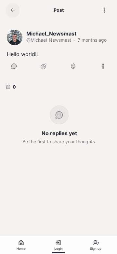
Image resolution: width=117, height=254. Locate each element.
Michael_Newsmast (51, 33)
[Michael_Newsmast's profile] (14, 37)
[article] (58, 51)
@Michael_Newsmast (48, 40)
